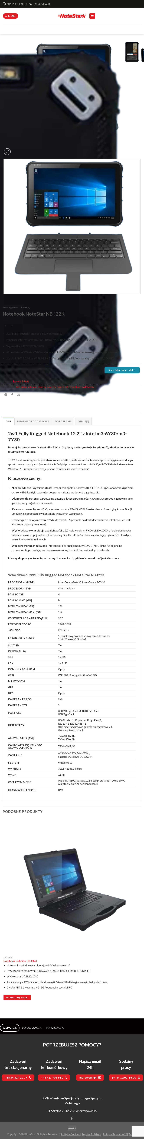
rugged (60, 387)
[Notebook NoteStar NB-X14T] (72, 886)
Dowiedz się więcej (17, 997)
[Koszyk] (92, 16)
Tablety (25, 381)
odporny (42, 387)
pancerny (51, 387)
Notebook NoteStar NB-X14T (20, 961)
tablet (68, 387)
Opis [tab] (8, 421)
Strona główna (10, 307)
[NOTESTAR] (72, 16)
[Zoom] (7, 151)
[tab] (9, 1027)
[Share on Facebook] (12, 395)
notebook (32, 387)
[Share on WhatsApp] (6, 395)
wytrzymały (88, 387)
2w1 (17, 387)
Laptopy (25, 307)
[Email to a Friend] (18, 395)
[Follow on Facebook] (72, 1119)
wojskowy (76, 387)
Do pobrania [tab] (63, 421)
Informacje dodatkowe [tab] (33, 421)
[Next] (15, 149)
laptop (24, 387)
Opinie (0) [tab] (83, 421)
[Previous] (4, 297)
